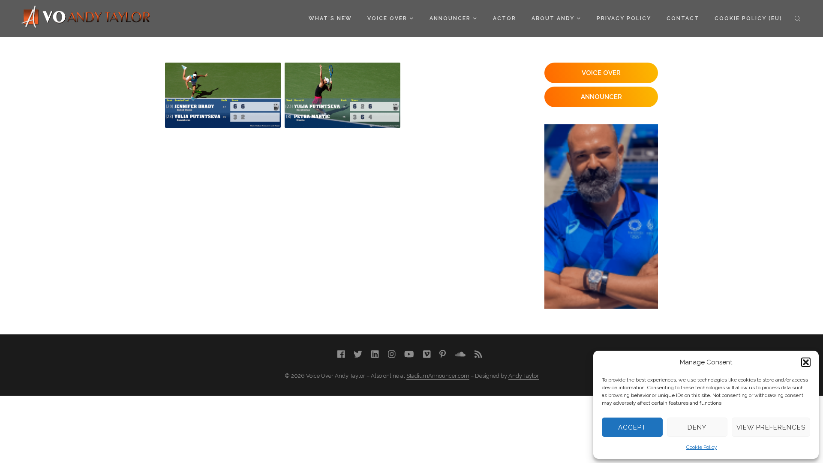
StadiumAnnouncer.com (437, 376)
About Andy (553, 18)
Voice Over (387, 18)
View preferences (770, 427)
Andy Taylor (523, 376)
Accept (632, 427)
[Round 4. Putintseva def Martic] (342, 95)
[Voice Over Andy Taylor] (86, 18)
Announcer (450, 18)
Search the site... (797, 18)
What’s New (330, 18)
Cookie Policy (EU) (748, 18)
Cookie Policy (701, 447)
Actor (504, 18)
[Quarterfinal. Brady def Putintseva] (223, 95)
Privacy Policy (624, 18)
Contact (683, 18)
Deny (697, 427)
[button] (806, 362)
